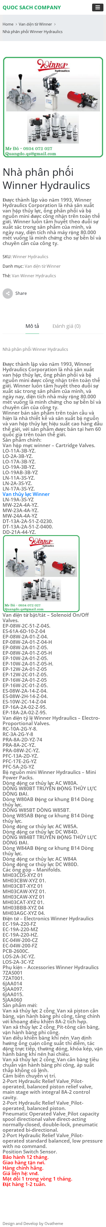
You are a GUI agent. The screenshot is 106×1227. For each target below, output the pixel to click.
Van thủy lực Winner (26, 494)
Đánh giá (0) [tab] (66, 325)
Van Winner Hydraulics (34, 276)
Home (8, 24)
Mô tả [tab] (32, 325)
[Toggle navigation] (97, 7)
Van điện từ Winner (35, 24)
